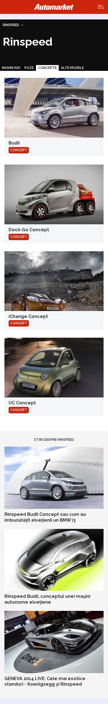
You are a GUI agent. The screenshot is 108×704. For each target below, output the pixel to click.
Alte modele (72, 68)
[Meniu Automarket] (101, 7)
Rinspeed (11, 25)
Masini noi (11, 68)
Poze (29, 68)
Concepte (47, 68)
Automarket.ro (54, 7)
